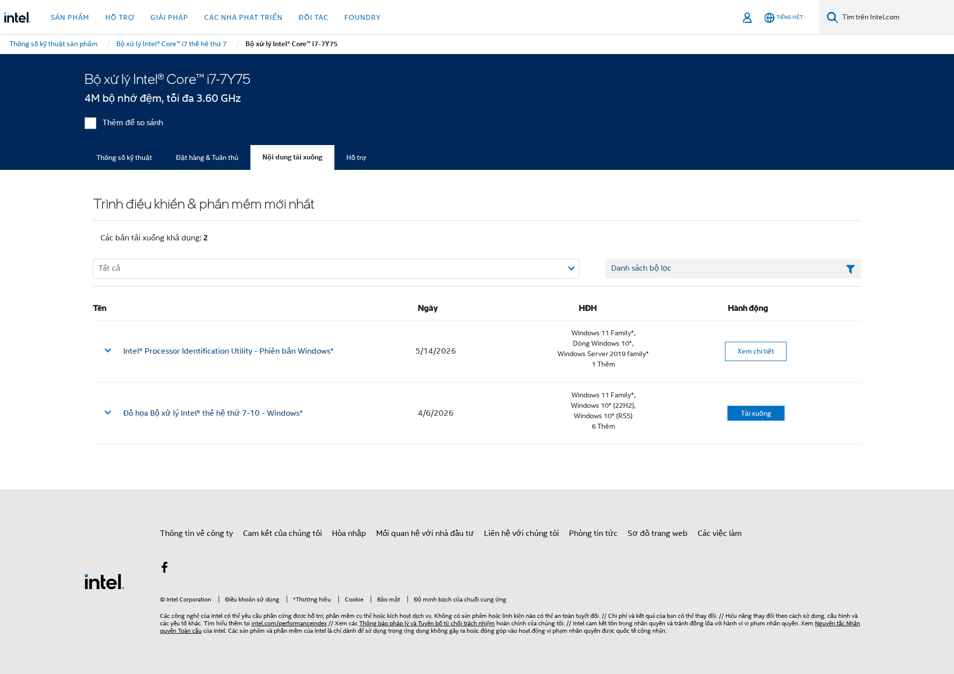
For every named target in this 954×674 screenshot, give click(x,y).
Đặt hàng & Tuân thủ (207, 157)
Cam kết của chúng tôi (282, 533)
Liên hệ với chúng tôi (521, 533)
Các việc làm (720, 533)
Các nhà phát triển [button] (243, 17)
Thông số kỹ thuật (124, 157)
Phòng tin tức (593, 533)
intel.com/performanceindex (289, 623)
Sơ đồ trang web (658, 533)
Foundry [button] (362, 17)
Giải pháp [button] (169, 17)
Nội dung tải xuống (292, 157)
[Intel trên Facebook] (164, 569)
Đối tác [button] (313, 17)
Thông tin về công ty (196, 533)
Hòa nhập (349, 533)
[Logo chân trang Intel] (104, 581)
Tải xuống (756, 413)
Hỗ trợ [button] (120, 17)
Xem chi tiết (755, 351)
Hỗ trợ (356, 157)
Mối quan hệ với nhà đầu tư (425, 533)
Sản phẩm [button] (70, 17)
